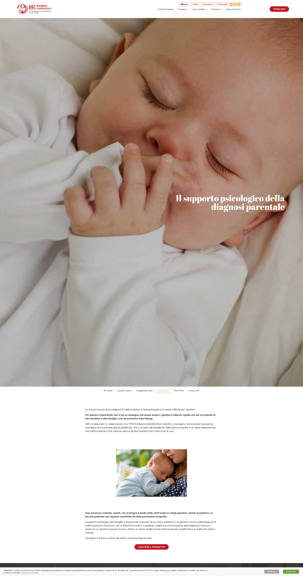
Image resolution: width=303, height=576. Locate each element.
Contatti (195, 4)
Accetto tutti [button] (291, 572)
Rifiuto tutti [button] (271, 572)
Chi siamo (215, 9)
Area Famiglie (222, 4)
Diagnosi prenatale (163, 390)
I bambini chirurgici (165, 9)
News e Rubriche (233, 9)
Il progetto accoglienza (124, 390)
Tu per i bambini (198, 9)
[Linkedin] (235, 4)
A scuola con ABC (193, 390)
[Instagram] (239, 4)
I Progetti (181, 9)
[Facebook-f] (231, 4)
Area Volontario (208, 4)
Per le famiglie (108, 390)
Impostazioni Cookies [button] (30, 573)
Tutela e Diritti (179, 390)
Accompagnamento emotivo (144, 390)
